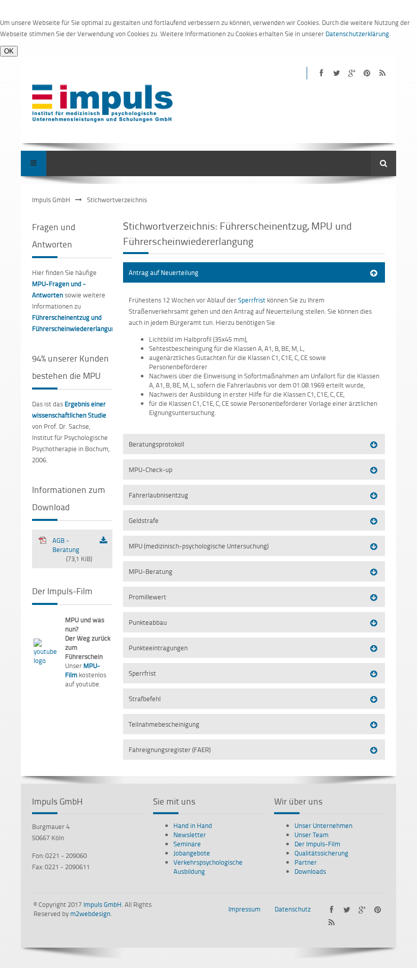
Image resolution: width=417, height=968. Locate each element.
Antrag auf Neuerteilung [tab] (163, 272)
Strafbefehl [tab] (145, 698)
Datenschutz (293, 909)
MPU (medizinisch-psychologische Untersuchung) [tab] (199, 545)
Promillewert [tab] (147, 596)
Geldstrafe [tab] (144, 520)
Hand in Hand (192, 825)
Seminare (187, 843)
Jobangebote (191, 853)
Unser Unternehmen (323, 825)
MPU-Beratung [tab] (150, 571)
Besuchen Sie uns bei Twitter (336, 73)
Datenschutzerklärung (357, 33)
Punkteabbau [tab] (148, 622)
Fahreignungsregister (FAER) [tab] (170, 749)
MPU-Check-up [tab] (150, 469)
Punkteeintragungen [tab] (158, 647)
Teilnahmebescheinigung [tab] (164, 724)
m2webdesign (90, 913)
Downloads (310, 871)
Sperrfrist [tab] (142, 673)
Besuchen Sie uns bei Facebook (321, 73)
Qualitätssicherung (321, 853)
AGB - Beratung (72, 549)
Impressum (244, 909)
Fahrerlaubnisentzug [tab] (158, 495)
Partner (305, 862)
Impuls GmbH (51, 199)
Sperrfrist (251, 300)
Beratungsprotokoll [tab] (156, 444)
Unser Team (311, 834)
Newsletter (189, 834)
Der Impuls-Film (317, 843)
